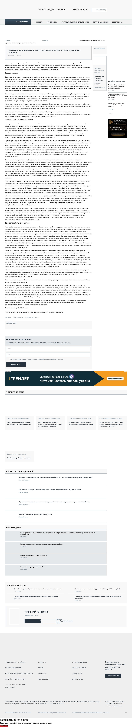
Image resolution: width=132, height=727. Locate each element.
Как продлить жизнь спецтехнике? (75, 22)
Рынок (41, 668)
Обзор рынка (117, 22)
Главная (8, 40)
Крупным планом (79, 668)
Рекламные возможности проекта (19, 673)
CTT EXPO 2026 (52, 22)
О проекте (60, 10)
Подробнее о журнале (66, 621)
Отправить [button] (4, 726)
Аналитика (42, 673)
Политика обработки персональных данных (90, 713)
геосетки (8, 317)
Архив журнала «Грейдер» (15, 662)
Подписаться (16, 364)
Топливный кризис (100, 22)
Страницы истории (79, 662)
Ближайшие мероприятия (15, 679)
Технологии (43, 679)
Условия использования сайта (18, 713)
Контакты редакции (13, 668)
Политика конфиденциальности (52, 713)
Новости (39, 22)
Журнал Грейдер (46, 10)
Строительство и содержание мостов (25, 317)
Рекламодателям (80, 10)
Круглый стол (77, 679)
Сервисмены (77, 673)
